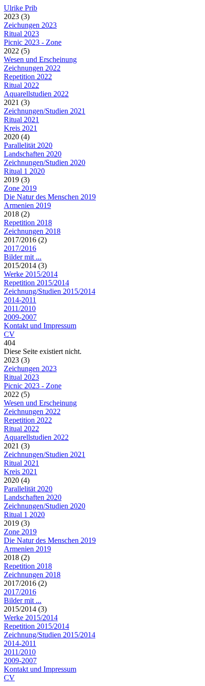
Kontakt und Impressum (40, 326)
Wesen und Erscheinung (40, 59)
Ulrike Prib (20, 8)
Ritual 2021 (21, 119)
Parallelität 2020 (28, 145)
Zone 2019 (20, 188)
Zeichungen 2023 (30, 25)
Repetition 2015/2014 (36, 283)
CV (9, 334)
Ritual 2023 (21, 34)
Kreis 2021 (20, 128)
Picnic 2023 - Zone (33, 42)
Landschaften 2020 (33, 154)
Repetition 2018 (28, 222)
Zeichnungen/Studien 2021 (44, 111)
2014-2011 (20, 300)
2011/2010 (20, 308)
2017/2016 (20, 248)
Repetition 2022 (28, 77)
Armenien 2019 (27, 205)
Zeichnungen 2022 (32, 68)
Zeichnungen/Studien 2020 (44, 162)
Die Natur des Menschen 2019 (50, 197)
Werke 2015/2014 (31, 274)
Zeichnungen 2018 (32, 231)
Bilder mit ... (22, 257)
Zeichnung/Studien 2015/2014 (49, 291)
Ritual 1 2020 (24, 171)
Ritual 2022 (21, 85)
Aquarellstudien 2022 (36, 94)
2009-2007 (20, 317)
